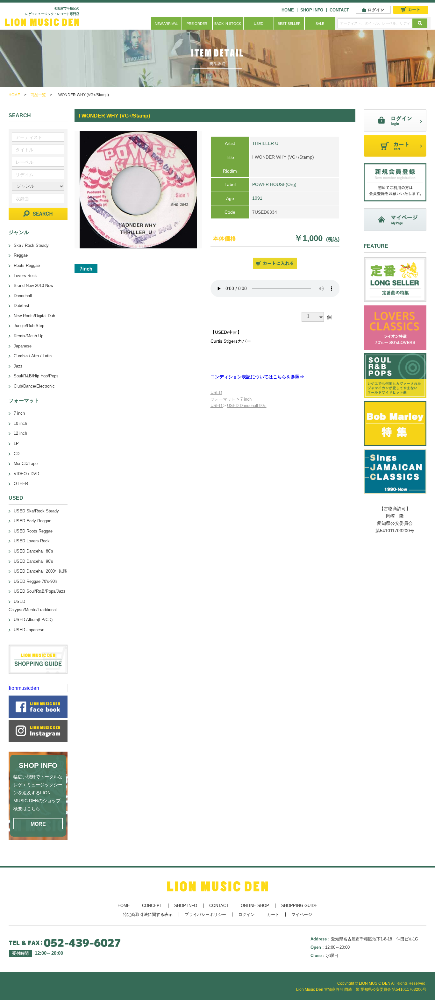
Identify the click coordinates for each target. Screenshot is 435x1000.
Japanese (23, 346)
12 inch (20, 433)
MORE (38, 824)
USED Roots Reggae (33, 531)
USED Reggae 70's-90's (36, 581)
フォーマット (223, 399)
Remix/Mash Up (28, 335)
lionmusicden (24, 688)
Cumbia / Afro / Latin (33, 356)
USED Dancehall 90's (247, 405)
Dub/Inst (21, 305)
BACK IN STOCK (227, 23)
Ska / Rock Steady (31, 245)
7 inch (246, 399)
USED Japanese (29, 629)
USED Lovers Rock (32, 541)
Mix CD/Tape (26, 463)
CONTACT (339, 10)
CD (16, 453)
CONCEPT (152, 906)
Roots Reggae (27, 265)
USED (258, 23)
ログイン (246, 914)
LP (16, 443)
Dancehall (23, 295)
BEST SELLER (289, 23)
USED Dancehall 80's (33, 551)
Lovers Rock (25, 275)
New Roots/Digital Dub (34, 315)
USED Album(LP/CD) (33, 619)
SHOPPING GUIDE (299, 906)
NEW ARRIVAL (166, 23)
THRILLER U (265, 143)
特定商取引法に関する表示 (148, 914)
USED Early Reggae (32, 520)
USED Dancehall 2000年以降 (40, 571)
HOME (288, 10)
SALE (320, 23)
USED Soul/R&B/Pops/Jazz (40, 591)
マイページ (301, 914)
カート (273, 914)
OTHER (21, 483)
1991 (257, 198)
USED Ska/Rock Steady (36, 511)
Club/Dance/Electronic (34, 386)
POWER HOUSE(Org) (274, 184)
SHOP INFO (311, 10)
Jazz (18, 366)
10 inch (20, 423)
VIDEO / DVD (26, 473)
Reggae (21, 255)
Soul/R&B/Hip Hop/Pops (36, 376)
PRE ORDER (197, 23)
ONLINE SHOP (255, 906)
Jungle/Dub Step (29, 325)
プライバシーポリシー (205, 914)
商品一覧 (38, 95)
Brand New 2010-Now (33, 285)
